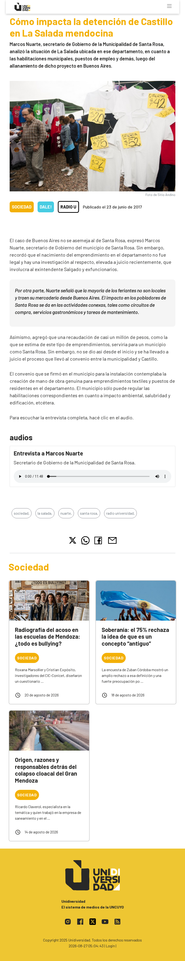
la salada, (45, 513)
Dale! (46, 206)
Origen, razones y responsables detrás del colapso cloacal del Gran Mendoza (46, 770)
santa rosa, (89, 513)
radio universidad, (120, 513)
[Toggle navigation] (169, 6)
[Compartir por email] (112, 540)
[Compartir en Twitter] (73, 540)
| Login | (110, 945)
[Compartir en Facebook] (99, 540)
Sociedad (22, 206)
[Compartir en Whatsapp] (85, 540)
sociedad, (21, 513)
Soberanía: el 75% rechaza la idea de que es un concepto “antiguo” (135, 636)
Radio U (68, 206)
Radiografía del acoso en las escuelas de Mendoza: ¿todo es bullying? (47, 636)
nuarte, (66, 513)
